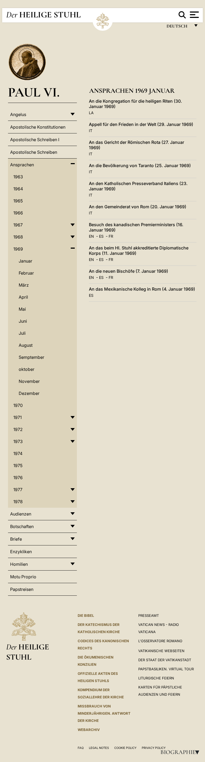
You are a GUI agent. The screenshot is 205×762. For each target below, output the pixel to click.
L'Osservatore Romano (160, 641)
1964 (18, 188)
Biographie (181, 752)
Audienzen (20, 514)
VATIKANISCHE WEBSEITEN (161, 651)
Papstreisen (21, 589)
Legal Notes (99, 748)
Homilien (19, 564)
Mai (22, 309)
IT (90, 130)
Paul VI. (34, 92)
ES (101, 236)
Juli (22, 333)
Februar (26, 273)
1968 (18, 237)
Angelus (18, 114)
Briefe (16, 539)
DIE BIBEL (86, 615)
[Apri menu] (193, 14)
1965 (18, 200)
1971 (17, 417)
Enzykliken (21, 551)
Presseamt (148, 615)
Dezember (29, 393)
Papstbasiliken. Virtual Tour (166, 669)
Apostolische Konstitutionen (37, 127)
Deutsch (178, 27)
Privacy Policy (153, 748)
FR (111, 236)
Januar (25, 261)
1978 (18, 501)
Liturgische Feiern (156, 678)
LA (91, 112)
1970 (18, 405)
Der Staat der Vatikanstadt (164, 660)
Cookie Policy (125, 748)
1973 (18, 441)
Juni (23, 321)
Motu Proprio (23, 576)
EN (91, 236)
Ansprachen (22, 164)
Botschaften (22, 526)
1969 (18, 249)
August (26, 345)
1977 (17, 489)
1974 (17, 453)
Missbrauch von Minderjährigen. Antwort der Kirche (104, 713)
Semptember (31, 357)
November (29, 381)
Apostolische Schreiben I (34, 139)
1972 (18, 429)
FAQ (81, 748)
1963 (18, 176)
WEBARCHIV (89, 730)
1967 (18, 225)
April (23, 297)
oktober (26, 369)
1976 (18, 477)
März (24, 285)
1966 (18, 212)
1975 (17, 465)
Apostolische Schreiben (33, 152)
